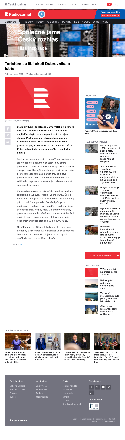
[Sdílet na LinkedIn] (7, 142)
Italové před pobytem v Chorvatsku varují (107, 284)
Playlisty (66, 21)
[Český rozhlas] (15, 4)
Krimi (89, 107)
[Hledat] (117, 4)
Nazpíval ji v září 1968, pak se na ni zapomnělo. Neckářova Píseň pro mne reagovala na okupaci (110, 153)
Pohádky (90, 111)
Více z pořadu (93, 266)
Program (49, 4)
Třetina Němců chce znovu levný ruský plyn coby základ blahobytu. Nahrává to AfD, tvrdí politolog (77, 356)
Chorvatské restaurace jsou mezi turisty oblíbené (108, 310)
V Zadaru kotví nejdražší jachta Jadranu (108, 272)
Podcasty (40, 393)
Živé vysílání (92, 120)
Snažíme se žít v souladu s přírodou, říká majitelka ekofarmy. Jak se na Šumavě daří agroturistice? (109, 174)
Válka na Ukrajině (17, 386)
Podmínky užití (101, 419)
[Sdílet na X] (7, 135)
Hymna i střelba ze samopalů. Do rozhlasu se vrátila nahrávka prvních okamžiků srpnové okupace (110, 215)
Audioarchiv (53, 21)
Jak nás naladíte (69, 386)
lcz (21, 244)
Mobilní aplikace (43, 397)
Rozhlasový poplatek (71, 404)
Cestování (10, 21)
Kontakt (66, 400)
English (112, 419)
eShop (13, 397)
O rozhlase (84, 4)
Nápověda (67, 389)
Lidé (76, 21)
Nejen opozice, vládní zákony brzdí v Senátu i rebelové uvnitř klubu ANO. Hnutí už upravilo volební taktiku (16, 357)
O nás (96, 21)
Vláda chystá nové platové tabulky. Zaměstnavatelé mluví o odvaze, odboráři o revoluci (47, 356)
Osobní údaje (87, 419)
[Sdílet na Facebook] (7, 129)
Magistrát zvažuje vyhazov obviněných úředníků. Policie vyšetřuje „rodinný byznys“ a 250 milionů (109, 195)
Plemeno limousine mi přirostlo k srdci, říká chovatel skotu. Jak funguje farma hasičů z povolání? (110, 234)
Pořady (40, 21)
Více (105, 21)
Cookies (76, 419)
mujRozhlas (61, 4)
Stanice (73, 4)
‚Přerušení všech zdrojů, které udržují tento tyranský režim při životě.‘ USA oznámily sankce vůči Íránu (106, 357)
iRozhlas (39, 4)
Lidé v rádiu (67, 393)
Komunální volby (17, 389)
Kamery (86, 21)
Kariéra (65, 397)
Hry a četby (91, 102)
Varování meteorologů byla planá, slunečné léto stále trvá (109, 297)
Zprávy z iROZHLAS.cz (17, 331)
